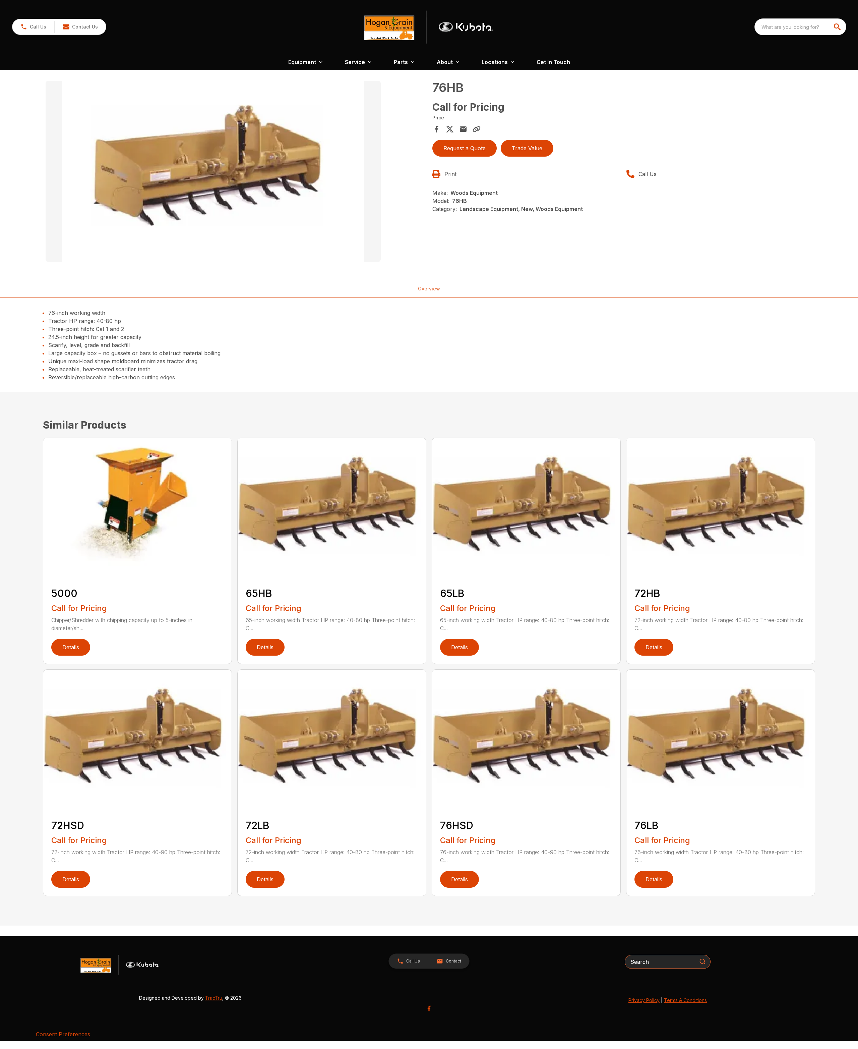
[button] (33, 27)
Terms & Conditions (685, 1000)
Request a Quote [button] (464, 148)
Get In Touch (553, 62)
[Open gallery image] (213, 171)
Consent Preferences (63, 1034)
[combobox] (800, 27)
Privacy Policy (644, 1000)
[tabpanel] (236, 172)
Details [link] (70, 647)
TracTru (213, 998)
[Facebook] (429, 1008)
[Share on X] (450, 129)
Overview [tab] (429, 288)
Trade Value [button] (527, 148)
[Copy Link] (477, 129)
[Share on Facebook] (436, 129)
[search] (838, 27)
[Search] (702, 961)
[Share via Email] (463, 129)
